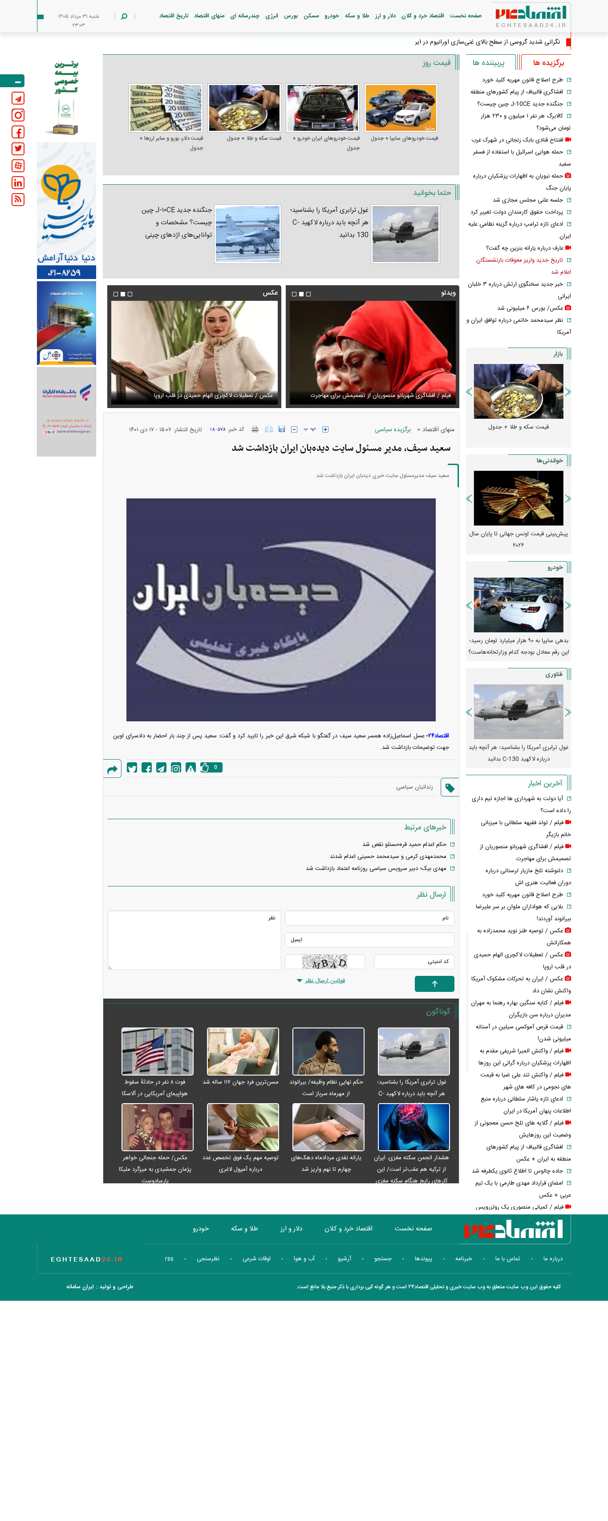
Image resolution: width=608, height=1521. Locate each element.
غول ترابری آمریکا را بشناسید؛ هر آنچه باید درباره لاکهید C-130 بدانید (329, 223)
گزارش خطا (191, 767)
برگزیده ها (548, 63)
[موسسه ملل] (66, 323)
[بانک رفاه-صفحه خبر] (66, 411)
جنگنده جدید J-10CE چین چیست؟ (520, 104)
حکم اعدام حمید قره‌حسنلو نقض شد (404, 844)
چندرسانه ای (244, 16)
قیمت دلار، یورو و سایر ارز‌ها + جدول (171, 143)
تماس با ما (507, 1259)
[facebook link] (18, 132)
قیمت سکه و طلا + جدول (254, 138)
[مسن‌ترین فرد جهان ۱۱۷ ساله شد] (238, 1051)
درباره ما (553, 1259)
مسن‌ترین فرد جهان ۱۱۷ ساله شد (241, 1082)
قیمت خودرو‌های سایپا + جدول (404, 138)
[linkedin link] (18, 182)
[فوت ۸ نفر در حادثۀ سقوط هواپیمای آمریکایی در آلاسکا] (152, 1051)
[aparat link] (18, 165)
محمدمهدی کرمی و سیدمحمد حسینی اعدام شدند (388, 857)
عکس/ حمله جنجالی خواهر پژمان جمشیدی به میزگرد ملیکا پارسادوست (155, 1169)
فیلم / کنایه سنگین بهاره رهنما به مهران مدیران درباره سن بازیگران (301, 395)
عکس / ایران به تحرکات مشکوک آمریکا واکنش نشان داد (136, 395)
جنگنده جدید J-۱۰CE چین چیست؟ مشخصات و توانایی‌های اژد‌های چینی (176, 223)
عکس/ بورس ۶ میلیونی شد (530, 308)
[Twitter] (132, 767)
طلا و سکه (357, 16)
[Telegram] (161, 767)
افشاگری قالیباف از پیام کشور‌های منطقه (516, 92)
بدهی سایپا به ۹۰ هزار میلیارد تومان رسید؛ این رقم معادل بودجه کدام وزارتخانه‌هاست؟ (518, 646)
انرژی (271, 16)
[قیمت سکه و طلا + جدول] (244, 108)
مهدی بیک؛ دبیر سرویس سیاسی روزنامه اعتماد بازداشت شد (376, 869)
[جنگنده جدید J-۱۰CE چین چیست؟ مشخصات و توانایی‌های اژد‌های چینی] (247, 234)
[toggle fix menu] (12, 80)
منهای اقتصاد (209, 16)
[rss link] (18, 199)
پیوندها (423, 1259)
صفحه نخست (466, 16)
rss (169, 1259)
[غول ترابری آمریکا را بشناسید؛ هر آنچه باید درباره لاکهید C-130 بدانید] (405, 234)
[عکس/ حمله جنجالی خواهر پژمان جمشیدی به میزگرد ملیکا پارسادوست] (152, 1127)
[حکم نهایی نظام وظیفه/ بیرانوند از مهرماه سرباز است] (324, 1051)
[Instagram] (176, 767)
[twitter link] (18, 148)
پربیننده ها (488, 63)
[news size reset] (310, 429)
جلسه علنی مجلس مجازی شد (528, 200)
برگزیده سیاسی (393, 430)
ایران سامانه (80, 1287)
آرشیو (344, 1259)
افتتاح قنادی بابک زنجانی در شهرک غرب (517, 140)
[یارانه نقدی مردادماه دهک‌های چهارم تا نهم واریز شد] (324, 1127)
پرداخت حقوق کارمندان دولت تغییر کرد (516, 212)
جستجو (383, 1259)
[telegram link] (18, 98)
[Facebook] (147, 767)
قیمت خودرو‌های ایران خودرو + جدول (326, 143)
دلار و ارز (385, 16)
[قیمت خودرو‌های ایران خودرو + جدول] (323, 108)
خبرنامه (463, 1259)
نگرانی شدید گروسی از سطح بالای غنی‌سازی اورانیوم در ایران (484, 42)
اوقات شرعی (257, 1259)
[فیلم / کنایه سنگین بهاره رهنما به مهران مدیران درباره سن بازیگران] (302, 353)
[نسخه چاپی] (255, 429)
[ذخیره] (282, 429)
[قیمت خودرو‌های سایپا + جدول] (401, 108)
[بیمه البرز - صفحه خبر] (66, 97)
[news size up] (325, 429)
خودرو (331, 16)
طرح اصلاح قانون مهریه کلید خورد (522, 80)
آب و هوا (304, 1259)
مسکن (311, 16)
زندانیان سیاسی (414, 787)
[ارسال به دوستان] (268, 429)
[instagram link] (18, 115)
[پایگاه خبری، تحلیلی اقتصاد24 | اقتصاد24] (516, 18)
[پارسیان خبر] (66, 210)
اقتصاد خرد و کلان (422, 16)
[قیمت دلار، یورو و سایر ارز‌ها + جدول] (166, 108)
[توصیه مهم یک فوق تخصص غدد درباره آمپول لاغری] (238, 1127)
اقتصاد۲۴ (438, 736)
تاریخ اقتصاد (173, 16)
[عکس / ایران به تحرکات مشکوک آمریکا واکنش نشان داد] (124, 353)
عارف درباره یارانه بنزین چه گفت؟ (524, 248)
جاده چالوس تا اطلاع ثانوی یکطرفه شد (517, 1171)
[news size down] (294, 429)
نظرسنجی (208, 1259)
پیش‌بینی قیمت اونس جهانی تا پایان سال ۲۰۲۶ (518, 539)
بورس (291, 16)
